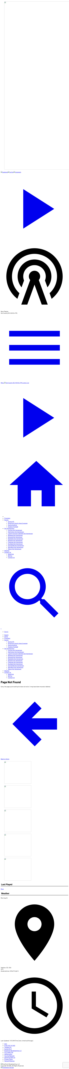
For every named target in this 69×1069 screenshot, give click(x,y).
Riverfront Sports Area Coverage (17, 523)
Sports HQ (11, 521)
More (2, 889)
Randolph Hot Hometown (15, 538)
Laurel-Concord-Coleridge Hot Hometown (20, 533)
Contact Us (7, 552)
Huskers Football (13, 527)
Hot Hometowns (9, 528)
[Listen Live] (34, 208)
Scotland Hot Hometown (15, 544)
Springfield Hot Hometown (16, 545)
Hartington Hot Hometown (16, 532)
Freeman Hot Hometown (15, 542)
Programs (7, 518)
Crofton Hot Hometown (15, 530)
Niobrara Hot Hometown (15, 535)
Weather (6, 550)
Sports (6, 520)
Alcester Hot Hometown (15, 540)
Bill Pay (10, 556)
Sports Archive (12, 525)
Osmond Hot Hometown (15, 537)
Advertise (11, 554)
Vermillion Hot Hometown (15, 547)
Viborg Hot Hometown (14, 549)
